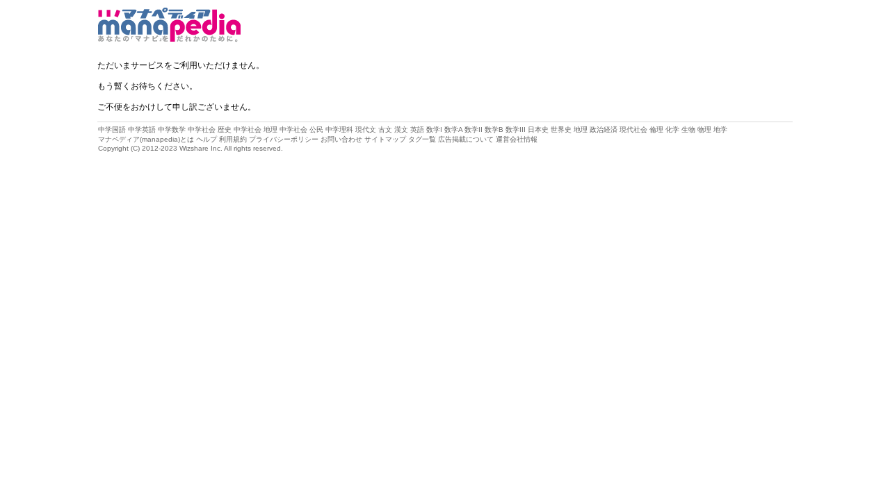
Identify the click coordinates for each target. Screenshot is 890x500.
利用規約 (233, 139)
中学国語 (112, 129)
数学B (494, 129)
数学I (434, 129)
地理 (581, 129)
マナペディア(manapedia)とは (146, 139)
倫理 (656, 129)
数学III (515, 129)
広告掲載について (466, 139)
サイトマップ (385, 139)
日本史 (538, 129)
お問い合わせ (341, 139)
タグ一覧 (422, 139)
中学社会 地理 (255, 129)
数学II (473, 129)
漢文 (401, 129)
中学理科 (339, 129)
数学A (453, 129)
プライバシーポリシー (283, 139)
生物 (688, 129)
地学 (720, 129)
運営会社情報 (516, 139)
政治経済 (603, 129)
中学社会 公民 (301, 129)
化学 (672, 129)
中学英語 (142, 129)
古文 (385, 129)
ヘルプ (206, 139)
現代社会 (633, 129)
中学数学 (172, 129)
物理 (704, 129)
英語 (417, 129)
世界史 (561, 129)
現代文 (365, 129)
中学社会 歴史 (210, 129)
